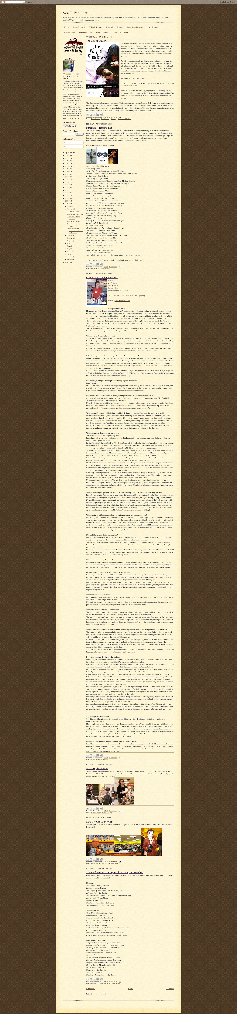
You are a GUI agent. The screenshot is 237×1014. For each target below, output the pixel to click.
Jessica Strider (72, 74)
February (70, 257)
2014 (67, 188)
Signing (104, 863)
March (69, 254)
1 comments (113, 117)
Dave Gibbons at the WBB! (100, 821)
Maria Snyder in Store (74, 221)
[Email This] (87, 114)
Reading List (95, 268)
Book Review (95, 119)
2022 (67, 166)
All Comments (71, 147)
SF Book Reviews (95, 27)
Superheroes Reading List (75, 214)
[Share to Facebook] (97, 114)
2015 (67, 185)
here (139, 260)
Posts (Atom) (101, 994)
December (70, 206)
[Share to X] (94, 114)
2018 (67, 177)
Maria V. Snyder (107, 812)
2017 (67, 179)
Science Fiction (103, 983)
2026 (67, 155)
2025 (67, 158)
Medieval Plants (102, 32)
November (70, 209)
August (69, 241)
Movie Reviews (152, 27)
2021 (67, 169)
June (68, 246)
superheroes (105, 268)
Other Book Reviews (135, 27)
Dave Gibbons (95, 863)
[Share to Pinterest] (101, 114)
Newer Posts (90, 988)
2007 (67, 262)
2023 (67, 163)
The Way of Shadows (73, 211)
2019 (67, 174)
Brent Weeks (105, 119)
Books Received (79, 27)
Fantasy (113, 119)
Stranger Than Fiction (120, 32)
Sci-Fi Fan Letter (76, 12)
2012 (67, 193)
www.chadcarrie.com (122, 300)
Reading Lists (69, 32)
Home (66, 27)
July (68, 243)
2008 (67, 203)
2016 (67, 182)
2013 (67, 190)
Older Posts (170, 988)
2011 (67, 195)
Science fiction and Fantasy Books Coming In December (75, 230)
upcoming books (114, 983)
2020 (67, 171)
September (70, 238)
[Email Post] (119, 117)
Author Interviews (85, 32)
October (70, 235)
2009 (67, 201)
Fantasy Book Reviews (114, 27)
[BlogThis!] (91, 114)
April (69, 251)
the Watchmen (113, 863)
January (69, 259)
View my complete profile (71, 118)
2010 (67, 198)
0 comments (113, 266)
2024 (67, 161)
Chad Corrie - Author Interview (73, 218)
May (68, 249)
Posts (68, 143)
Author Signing (96, 812)
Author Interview (96, 759)
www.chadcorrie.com (147, 328)
